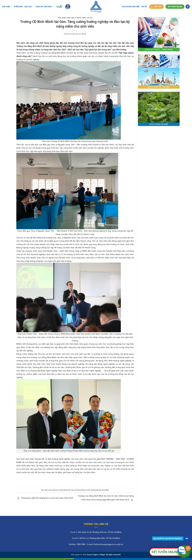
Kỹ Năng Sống (80, 18)
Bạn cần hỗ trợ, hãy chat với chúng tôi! (168, 538)
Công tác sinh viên (43, 6)
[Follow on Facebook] (187, 6)
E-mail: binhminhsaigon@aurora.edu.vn (105, 544)
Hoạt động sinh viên (131, 6)
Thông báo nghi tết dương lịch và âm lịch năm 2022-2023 (47, 498)
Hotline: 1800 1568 (77, 544)
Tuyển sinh (18, 6)
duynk (84, 34)
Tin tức (144, 6)
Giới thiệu (6, 6)
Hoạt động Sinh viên (66, 18)
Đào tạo (28, 6)
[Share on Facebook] (73, 481)
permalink (105, 490)
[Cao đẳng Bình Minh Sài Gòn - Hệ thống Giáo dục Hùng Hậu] (96, 6)
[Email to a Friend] (77, 481)
